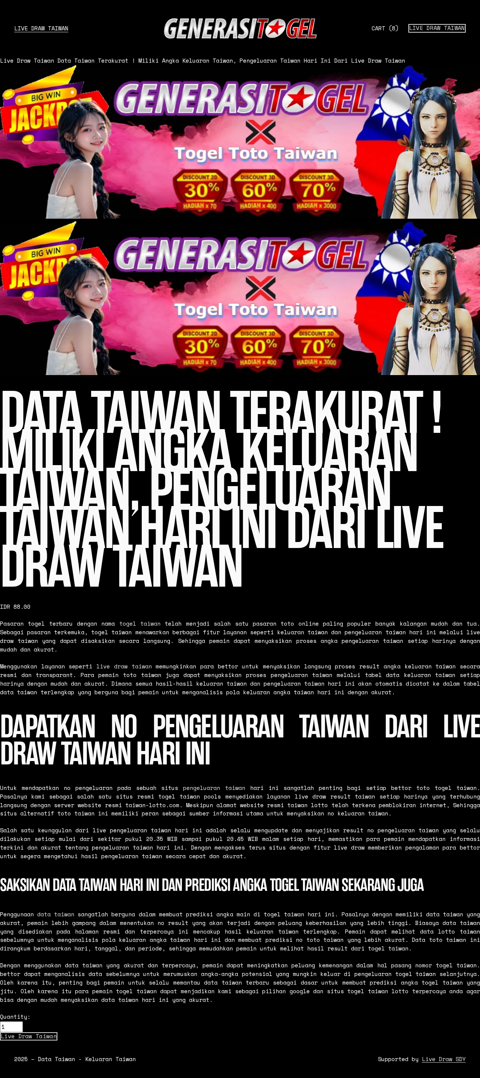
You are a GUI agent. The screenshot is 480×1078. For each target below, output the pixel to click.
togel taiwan (139, 623)
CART (385, 28)
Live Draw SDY (444, 1059)
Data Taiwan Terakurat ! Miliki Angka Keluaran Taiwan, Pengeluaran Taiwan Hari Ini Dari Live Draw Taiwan (231, 60)
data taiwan (55, 914)
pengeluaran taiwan (214, 788)
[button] (28, 1036)
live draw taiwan (124, 666)
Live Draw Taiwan (41, 28)
